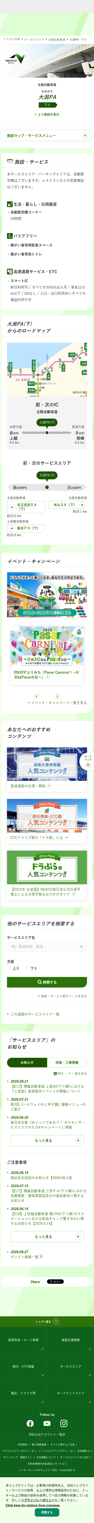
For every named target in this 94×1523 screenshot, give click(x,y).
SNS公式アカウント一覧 (45, 1434)
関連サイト (26, 1457)
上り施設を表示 (48, 114)
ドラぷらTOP (11, 39)
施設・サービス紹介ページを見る (64, 996)
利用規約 (22, 1444)
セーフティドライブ (70, 1393)
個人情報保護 (39, 1444)
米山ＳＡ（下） (65, 504)
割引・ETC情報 (23, 1366)
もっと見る (43, 1140)
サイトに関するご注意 (62, 1444)
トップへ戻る (43, 1321)
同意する (47, 1512)
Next (57, 696)
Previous (37, 696)
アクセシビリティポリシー (16, 1451)
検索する (50, 982)
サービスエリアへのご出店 (74, 1457)
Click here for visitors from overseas (33, 1505)
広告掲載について (46, 1457)
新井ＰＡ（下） (28, 528)
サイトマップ (10, 1457)
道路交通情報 (70, 1339)
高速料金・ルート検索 (23, 1339)
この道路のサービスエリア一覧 (34, 1014)
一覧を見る (79, 1073)
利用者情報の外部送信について (44, 1463)
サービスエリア (34, 39)
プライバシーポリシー (39, 1500)
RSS (60, 1073)
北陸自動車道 (56, 39)
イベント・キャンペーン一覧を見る (59, 702)
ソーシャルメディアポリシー (54, 1451)
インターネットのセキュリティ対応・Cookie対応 (45, 1470)
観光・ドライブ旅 (23, 1393)
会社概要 (82, 1451)
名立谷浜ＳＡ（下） (27, 507)
